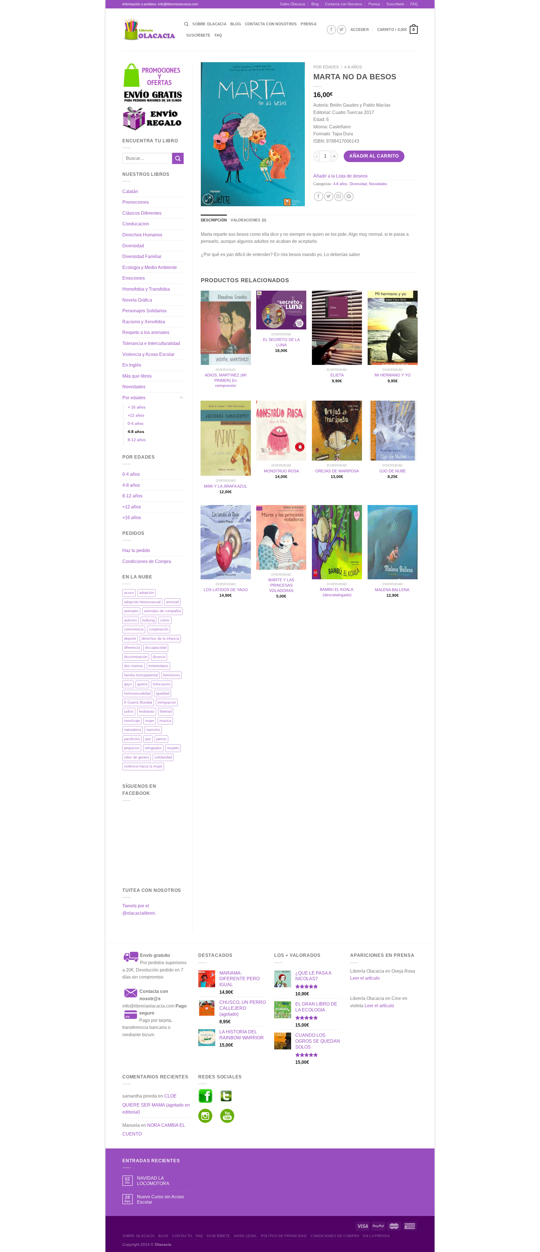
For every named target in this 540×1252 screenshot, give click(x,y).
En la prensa (376, 1236)
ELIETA (337, 375)
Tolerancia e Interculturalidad (151, 343)
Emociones (133, 278)
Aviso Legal (245, 1236)
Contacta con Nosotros (343, 4)
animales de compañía (162, 611)
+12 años (136, 415)
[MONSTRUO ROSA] (281, 431)
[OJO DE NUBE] (393, 431)
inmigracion (167, 702)
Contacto (182, 1236)
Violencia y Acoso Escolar (148, 354)
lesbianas (146, 711)
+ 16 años (136, 407)
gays (128, 684)
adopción (146, 593)
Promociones (135, 202)
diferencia (132, 647)
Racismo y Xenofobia (143, 321)
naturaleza (132, 730)
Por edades (133, 397)
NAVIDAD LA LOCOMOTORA (153, 1181)
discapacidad (155, 647)
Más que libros (137, 376)
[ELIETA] (337, 328)
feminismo (171, 675)
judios (129, 711)
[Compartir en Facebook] (318, 196)
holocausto (161, 684)
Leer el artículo (365, 978)
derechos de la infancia (160, 638)
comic (165, 620)
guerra (142, 684)
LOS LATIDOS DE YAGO (226, 589)
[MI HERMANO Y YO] (393, 328)
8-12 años (137, 439)
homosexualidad (137, 693)
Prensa (374, 4)
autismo (130, 620)
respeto (173, 748)
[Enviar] (177, 158)
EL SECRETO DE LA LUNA (281, 342)
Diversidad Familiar (141, 256)
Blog (315, 4)
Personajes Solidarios (144, 310)
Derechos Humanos (142, 234)
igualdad (162, 693)
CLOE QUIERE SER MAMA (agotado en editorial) (156, 1104)
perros (161, 739)
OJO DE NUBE (392, 471)
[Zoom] (207, 199)
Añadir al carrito (374, 156)
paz (148, 739)
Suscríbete (395, 4)
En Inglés (131, 365)
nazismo (153, 730)
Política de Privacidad (284, 1236)
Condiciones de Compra (146, 561)
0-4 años (135, 423)
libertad (166, 711)
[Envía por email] (338, 196)
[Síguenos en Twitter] (341, 29)
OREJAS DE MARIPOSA (337, 471)
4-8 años (136, 431)
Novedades (133, 386)
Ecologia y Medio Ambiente (149, 267)
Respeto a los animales (145, 332)
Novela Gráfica (137, 300)
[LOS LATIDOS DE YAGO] (226, 542)
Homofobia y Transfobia (146, 289)
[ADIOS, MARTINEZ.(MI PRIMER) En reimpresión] (226, 328)
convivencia (133, 629)
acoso (129, 593)
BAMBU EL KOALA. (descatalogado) (337, 592)
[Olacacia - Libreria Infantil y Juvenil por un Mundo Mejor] (149, 29)
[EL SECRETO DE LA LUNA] (281, 310)
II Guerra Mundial (138, 702)
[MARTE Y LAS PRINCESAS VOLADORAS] (281, 537)
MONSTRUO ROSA (281, 471)
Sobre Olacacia (292, 4)
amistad (172, 602)
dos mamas (133, 666)
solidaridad (163, 757)
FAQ (414, 4)
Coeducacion (135, 223)
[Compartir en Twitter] (328, 196)
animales (131, 611)
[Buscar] (186, 24)
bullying (148, 620)
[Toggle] (181, 397)
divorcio (159, 657)
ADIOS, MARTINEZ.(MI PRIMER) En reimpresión (225, 380)
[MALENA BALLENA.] (393, 542)
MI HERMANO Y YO (393, 375)
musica (165, 721)
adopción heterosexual (142, 602)
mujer (149, 721)
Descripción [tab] (214, 220)
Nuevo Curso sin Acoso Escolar (160, 1199)
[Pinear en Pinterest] (349, 196)
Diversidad (133, 245)
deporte (130, 638)
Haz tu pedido (136, 550)
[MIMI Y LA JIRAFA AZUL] (226, 438)
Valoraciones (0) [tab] (248, 220)
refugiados (153, 748)
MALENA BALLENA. (392, 589)
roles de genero (136, 757)
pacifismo (132, 739)
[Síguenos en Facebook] (331, 29)
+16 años (131, 517)
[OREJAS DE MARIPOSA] (337, 431)
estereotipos (158, 666)
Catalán (130, 191)
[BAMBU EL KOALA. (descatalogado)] (337, 542)
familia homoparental (141, 675)
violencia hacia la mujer (143, 766)
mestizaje (132, 721)
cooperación (158, 629)
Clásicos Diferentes (141, 213)
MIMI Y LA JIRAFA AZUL (225, 486)
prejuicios (132, 748)
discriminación (135, 657)
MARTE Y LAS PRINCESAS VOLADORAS (281, 585)
